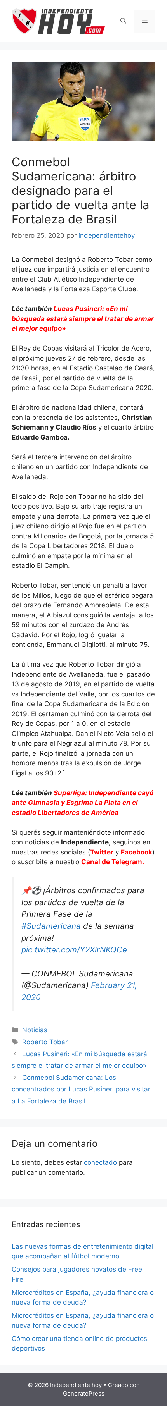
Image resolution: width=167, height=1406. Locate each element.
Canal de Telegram (111, 862)
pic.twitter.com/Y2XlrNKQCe (74, 949)
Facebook (136, 852)
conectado (100, 1162)
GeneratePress (83, 1393)
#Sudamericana (51, 926)
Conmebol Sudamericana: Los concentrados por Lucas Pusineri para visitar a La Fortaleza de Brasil (81, 1089)
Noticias (34, 1030)
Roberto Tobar (45, 1042)
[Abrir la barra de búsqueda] (123, 21)
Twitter (101, 852)
